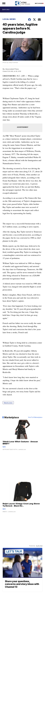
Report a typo (8, 402)
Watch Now (38, 3)
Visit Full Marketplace (35, 417)
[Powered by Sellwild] (39, 546)
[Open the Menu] (4, 3)
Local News (9, 19)
